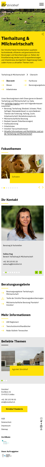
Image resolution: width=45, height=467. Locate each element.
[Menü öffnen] (41, 4)
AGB (3, 419)
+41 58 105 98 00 (8, 399)
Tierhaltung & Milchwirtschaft (13, 75)
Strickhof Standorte (14, 409)
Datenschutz (6, 422)
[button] (2, 188)
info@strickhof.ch (8, 402)
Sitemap (4, 429)
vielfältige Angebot (12, 103)
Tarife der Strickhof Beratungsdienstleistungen (24, 298)
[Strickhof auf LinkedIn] (41, 426)
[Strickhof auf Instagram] (41, 418)
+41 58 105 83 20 (10, 261)
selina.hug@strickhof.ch (12, 264)
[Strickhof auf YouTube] (41, 429)
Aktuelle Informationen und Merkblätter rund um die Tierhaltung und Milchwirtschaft (23, 132)
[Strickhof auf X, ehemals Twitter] (41, 421)
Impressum (5, 426)
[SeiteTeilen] (43, 33)
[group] (22, 169)
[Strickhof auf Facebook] (41, 424)
